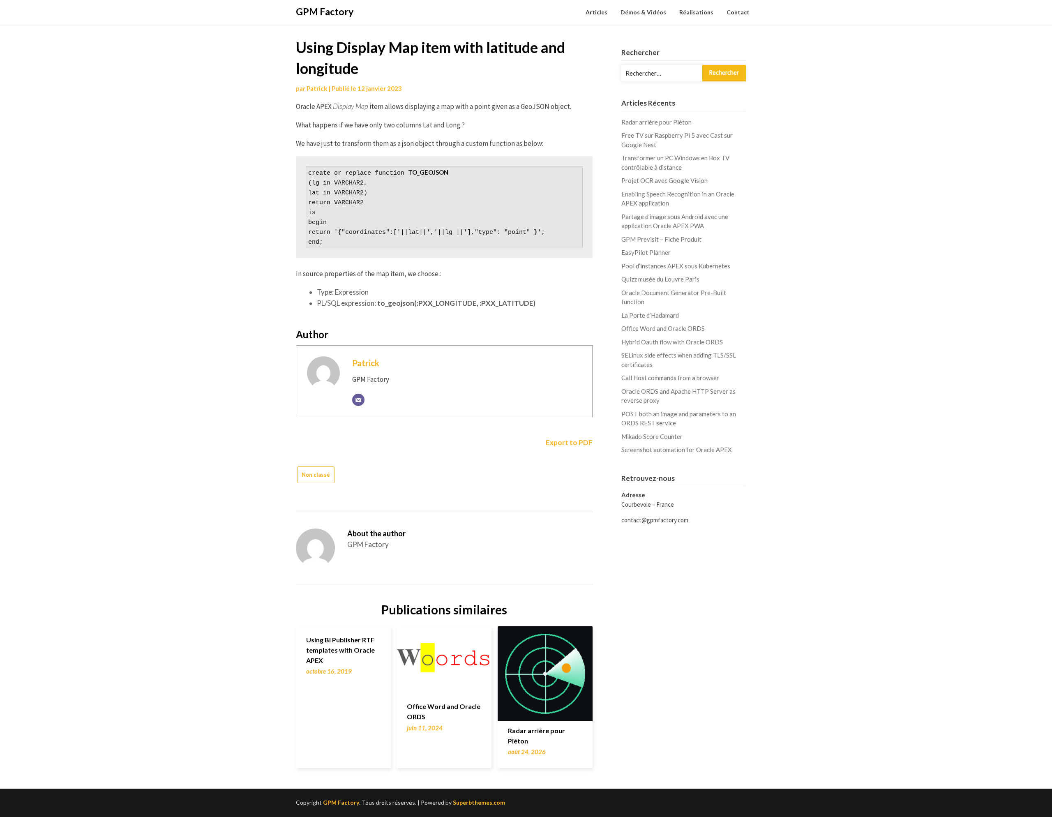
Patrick (317, 88)
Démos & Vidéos (643, 12)
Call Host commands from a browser (670, 377)
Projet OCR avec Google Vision (664, 180)
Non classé (316, 474)
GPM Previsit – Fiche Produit (661, 239)
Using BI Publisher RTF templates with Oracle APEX (340, 650)
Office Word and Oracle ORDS (663, 328)
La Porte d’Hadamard (650, 315)
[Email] (358, 400)
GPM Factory (324, 11)
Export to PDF (568, 442)
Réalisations (696, 12)
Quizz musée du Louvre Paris (660, 279)
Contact (738, 12)
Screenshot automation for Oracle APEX (676, 449)
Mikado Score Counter (652, 436)
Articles (596, 12)
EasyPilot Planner (646, 252)
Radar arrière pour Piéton (656, 122)
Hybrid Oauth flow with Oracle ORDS (672, 342)
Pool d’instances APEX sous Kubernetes (675, 266)
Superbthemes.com (479, 802)
